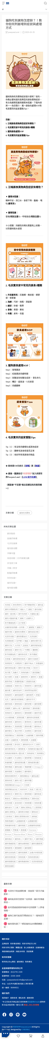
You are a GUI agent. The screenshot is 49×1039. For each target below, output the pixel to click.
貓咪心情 (16, 708)
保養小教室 (12, 567)
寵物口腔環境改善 (22, 816)
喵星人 (23, 609)
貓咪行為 (8, 645)
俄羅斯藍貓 (19, 681)
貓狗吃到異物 (24, 512)
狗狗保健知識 (33, 857)
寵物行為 (18, 794)
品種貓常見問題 (34, 825)
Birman (8, 834)
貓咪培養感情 (37, 843)
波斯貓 (34, 816)
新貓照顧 (8, 762)
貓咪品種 (35, 776)
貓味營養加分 (21, 636)
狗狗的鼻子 (25, 672)
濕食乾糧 (18, 726)
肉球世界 (23, 789)
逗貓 (16, 676)
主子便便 (21, 622)
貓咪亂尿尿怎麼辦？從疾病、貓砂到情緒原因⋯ (24, 900)
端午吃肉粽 (22, 613)
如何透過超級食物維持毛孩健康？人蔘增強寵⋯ (24, 909)
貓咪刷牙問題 (23, 811)
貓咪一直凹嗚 (10, 613)
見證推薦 (29, 951)
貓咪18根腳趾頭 (11, 609)
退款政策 (13, 998)
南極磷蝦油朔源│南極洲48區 (13, 951)
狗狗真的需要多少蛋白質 (14, 753)
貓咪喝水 (37, 726)
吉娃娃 (25, 645)
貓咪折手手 (30, 699)
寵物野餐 (28, 757)
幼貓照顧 (29, 735)
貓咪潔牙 (8, 807)
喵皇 (26, 640)
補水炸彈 (18, 730)
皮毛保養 (8, 803)
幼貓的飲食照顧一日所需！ (15, 627)
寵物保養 (28, 726)
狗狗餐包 (40, 753)
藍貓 (40, 676)
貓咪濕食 (37, 730)
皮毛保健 (18, 803)
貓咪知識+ (11, 582)
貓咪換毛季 (22, 654)
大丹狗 (17, 645)
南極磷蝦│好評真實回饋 (18, 558)
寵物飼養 (24, 740)
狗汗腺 (7, 672)
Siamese (32, 830)
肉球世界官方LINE (29, 943)
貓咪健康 (37, 703)
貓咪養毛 (28, 771)
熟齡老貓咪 (9, 821)
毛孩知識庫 (12, 543)
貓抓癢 (7, 690)
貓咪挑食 (37, 794)
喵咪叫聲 (8, 631)
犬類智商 (18, 663)
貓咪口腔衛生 (10, 811)
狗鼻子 (15, 672)
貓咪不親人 (28, 839)
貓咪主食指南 (10, 852)
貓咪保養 (37, 721)
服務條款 (30, 998)
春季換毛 (28, 721)
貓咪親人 (18, 839)
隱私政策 (22, 998)
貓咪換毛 (18, 721)
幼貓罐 (33, 740)
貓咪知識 (8, 703)
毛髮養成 (18, 771)
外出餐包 (18, 757)
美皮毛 (7, 798)
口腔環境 (37, 807)
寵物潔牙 (35, 811)
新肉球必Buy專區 (9, 961)
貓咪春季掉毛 (10, 749)
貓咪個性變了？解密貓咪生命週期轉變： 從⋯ (24, 925)
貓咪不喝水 (28, 663)
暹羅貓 (7, 830)
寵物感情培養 (33, 762)
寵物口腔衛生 (26, 807)
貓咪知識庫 (22, 852)
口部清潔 (8, 816)
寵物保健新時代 (11, 776)
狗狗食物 (30, 753)
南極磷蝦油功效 (11, 789)
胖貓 (38, 695)
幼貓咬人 (29, 618)
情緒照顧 (28, 766)
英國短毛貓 (30, 681)
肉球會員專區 (15, 943)
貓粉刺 (33, 676)
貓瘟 (30, 609)
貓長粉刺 (24, 676)
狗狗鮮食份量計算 (35, 749)
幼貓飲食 (14, 740)
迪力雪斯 (8, 676)
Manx (30, 834)
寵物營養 (36, 708)
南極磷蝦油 (9, 735)
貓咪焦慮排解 (23, 861)
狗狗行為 (18, 685)
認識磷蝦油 (40, 947)
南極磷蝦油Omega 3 (13, 785)
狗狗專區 (28, 961)
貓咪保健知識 (10, 857)
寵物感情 (8, 848)
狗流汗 (36, 667)
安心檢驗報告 (29, 947)
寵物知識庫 (9, 866)
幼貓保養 (8, 744)
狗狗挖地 (28, 685)
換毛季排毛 (17, 604)
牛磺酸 (27, 649)
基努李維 (8, 681)
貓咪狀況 (8, 794)
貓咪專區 (20, 961)
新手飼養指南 (10, 654)
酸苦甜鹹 (36, 672)
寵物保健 (8, 780)
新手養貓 (33, 654)
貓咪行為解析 (33, 658)
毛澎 (6, 699)
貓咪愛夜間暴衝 (17, 699)
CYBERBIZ (25, 1029)
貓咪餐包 (8, 730)
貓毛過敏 (38, 609)
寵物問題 (28, 794)
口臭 (16, 807)
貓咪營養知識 (10, 861)
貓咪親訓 (8, 839)
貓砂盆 (40, 604)
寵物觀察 (18, 848)
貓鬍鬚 (31, 627)
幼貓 (6, 740)
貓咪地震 (37, 685)
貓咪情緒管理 (10, 843)
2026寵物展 (9, 717)
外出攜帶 (8, 757)
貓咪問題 (21, 825)
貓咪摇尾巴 (19, 695)
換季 (38, 744)
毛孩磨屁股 (9, 640)
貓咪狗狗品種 (10, 667)
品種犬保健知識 (36, 852)
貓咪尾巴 (29, 695)
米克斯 (26, 785)
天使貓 (7, 658)
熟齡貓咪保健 (10, 825)
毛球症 (7, 604)
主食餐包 (28, 730)
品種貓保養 (32, 821)
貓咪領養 (28, 780)
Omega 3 (38, 766)
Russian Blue (19, 834)
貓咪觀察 (28, 848)
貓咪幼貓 (18, 766)
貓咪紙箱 (8, 649)
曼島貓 (23, 830)
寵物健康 (28, 712)
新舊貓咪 (39, 663)
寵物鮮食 (21, 749)
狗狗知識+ (11, 577)
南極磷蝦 (19, 735)
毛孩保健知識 (37, 861)
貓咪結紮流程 (33, 631)
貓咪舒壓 (28, 703)
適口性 (38, 789)
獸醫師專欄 (12, 572)
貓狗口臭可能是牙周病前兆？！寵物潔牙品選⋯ (24, 917)
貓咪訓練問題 (23, 843)
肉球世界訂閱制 (8, 947)
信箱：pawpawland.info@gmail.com (17, 979)
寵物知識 (18, 703)
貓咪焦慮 (26, 708)
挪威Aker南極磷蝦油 (21, 798)
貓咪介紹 (18, 780)
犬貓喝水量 (34, 613)
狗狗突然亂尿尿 (30, 690)
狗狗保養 (37, 803)
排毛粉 (17, 744)
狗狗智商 (8, 663)
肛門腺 (19, 640)
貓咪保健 (8, 721)
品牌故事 (5, 943)
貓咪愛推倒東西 (19, 658)
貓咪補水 (8, 726)
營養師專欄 (12, 538)
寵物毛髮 (35, 798)
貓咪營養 (8, 771)
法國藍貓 (8, 685)
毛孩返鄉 (33, 636)
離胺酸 (35, 649)
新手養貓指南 (10, 622)
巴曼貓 (15, 830)
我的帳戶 (5, 998)
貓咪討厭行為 (36, 640)
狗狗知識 (21, 857)
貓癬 (21, 618)
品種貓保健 (20, 821)
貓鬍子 (39, 627)
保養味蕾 (11, 553)
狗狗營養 (28, 803)
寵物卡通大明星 (24, 667)
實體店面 (18, 947)
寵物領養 (39, 735)
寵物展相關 (12, 548)
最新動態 (11, 533)
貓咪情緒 (39, 839)
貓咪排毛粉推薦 (33, 717)
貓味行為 (18, 649)
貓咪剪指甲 (17, 690)
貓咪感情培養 (20, 762)
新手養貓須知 (29, 604)
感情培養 (20, 717)
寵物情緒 (8, 766)
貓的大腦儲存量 (11, 618)
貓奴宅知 (37, 712)
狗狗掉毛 (8, 712)
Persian (38, 834)
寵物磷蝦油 (24, 776)
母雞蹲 (7, 708)
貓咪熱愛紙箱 (36, 645)
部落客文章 (12, 563)
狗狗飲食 (37, 757)
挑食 (31, 789)
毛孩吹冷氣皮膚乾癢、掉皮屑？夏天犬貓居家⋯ (24, 892)
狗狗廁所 (8, 695)
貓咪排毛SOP (28, 744)
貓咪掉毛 (18, 712)
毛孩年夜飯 (9, 636)
